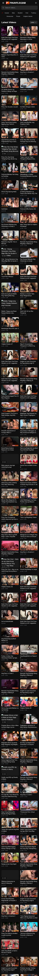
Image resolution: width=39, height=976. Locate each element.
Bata (13, 13)
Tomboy (33, 13)
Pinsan (18, 16)
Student (20, 13)
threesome (10, 16)
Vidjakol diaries (27, 16)
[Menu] (3, 3)
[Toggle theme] (36, 3)
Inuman (7, 13)
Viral (26, 13)
